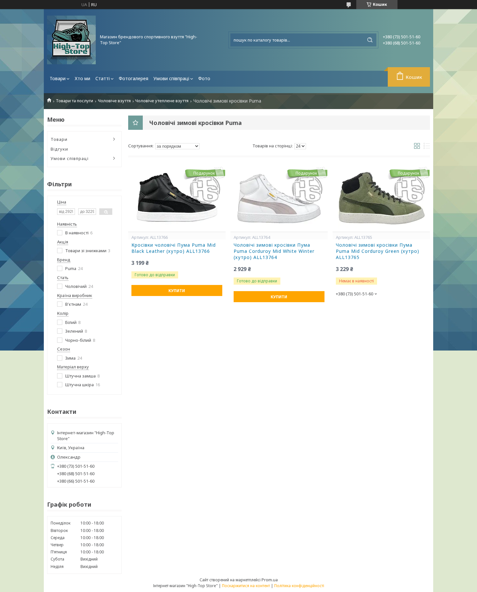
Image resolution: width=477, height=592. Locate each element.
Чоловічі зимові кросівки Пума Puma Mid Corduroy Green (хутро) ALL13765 (377, 251)
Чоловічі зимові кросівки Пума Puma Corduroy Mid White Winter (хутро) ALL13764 (274, 251)
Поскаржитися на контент (246, 585)
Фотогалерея (133, 78)
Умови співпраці (171, 78)
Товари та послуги (74, 101)
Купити (176, 290)
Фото (204, 78)
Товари (58, 78)
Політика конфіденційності (299, 585)
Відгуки (59, 149)
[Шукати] (369, 39)
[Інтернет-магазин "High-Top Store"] (71, 40)
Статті (102, 78)
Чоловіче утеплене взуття (162, 101)
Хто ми (82, 78)
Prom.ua (270, 580)
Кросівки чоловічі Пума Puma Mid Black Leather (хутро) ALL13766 (173, 248)
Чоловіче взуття (114, 101)
